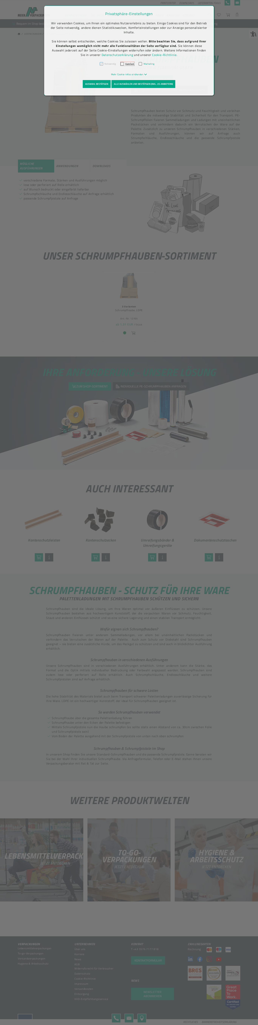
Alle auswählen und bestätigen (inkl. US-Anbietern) (143, 84)
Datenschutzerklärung (117, 55)
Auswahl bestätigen (96, 84)
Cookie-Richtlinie (164, 55)
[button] (129, 74)
